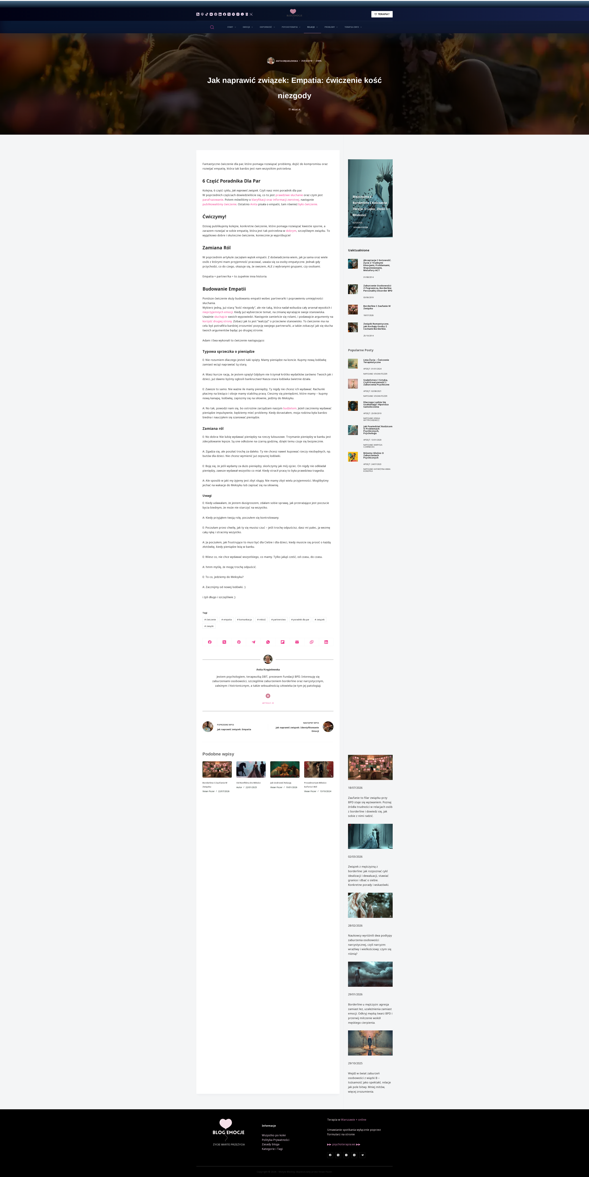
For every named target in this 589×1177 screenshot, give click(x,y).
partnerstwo (278, 619)
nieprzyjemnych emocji (217, 312)
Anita (253, 204)
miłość (261, 619)
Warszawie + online (353, 1119)
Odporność (266, 27)
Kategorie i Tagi (272, 1149)
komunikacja (244, 619)
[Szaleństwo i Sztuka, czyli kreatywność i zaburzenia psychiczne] (353, 384)
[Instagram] (237, 14)
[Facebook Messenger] (242, 14)
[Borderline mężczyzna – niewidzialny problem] (370, 974)
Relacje (311, 27)
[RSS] (197, 14)
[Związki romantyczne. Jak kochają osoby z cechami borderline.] (353, 327)
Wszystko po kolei (274, 1135)
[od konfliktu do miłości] (251, 769)
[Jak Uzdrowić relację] (285, 769)
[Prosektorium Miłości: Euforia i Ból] (318, 769)
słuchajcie (220, 316)
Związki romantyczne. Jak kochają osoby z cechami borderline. (376, 326)
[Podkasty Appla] (202, 14)
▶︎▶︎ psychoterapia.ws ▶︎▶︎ (343, 1144)
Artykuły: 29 (268, 703)
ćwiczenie (210, 619)
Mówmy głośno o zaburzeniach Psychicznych (373, 455)
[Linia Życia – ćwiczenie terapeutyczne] (353, 364)
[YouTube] (211, 14)
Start (230, 27)
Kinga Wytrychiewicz (371, 419)
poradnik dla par (300, 619)
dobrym (291, 231)
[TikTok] (206, 14)
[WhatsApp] (268, 642)
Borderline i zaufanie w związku (377, 307)
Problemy (330, 27)
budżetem (289, 408)
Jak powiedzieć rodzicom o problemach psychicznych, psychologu (377, 430)
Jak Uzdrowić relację (280, 782)
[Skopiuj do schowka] (311, 642)
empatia (226, 619)
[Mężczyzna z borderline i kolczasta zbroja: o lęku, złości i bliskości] (370, 836)
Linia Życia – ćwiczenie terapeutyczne (376, 361)
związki (209, 626)
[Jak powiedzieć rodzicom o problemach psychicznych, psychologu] (353, 430)
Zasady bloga (270, 1144)
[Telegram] (253, 642)
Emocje (246, 27)
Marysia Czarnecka (372, 445)
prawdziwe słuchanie (289, 195)
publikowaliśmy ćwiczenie (219, 204)
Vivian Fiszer (360, 227)
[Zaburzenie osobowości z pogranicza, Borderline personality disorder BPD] (353, 289)
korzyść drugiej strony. (217, 321)
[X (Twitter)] (229, 14)
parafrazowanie (212, 199)
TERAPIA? (383, 14)
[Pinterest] (215, 14)
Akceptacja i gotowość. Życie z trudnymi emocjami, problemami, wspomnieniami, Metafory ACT (377, 265)
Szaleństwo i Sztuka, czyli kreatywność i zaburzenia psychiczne (376, 382)
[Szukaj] (212, 27)
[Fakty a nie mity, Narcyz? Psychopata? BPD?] (370, 1043)
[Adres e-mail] (297, 642)
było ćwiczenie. (308, 204)
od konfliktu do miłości (248, 782)
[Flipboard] (282, 642)
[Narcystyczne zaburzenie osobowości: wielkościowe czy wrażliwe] (370, 905)
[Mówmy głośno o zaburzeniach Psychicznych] (353, 457)
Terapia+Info (352, 27)
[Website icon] (268, 696)
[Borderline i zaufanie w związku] (217, 769)
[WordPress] (246, 14)
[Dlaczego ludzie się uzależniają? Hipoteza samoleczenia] (353, 406)
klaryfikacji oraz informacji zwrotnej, (276, 199)
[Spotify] (233, 14)
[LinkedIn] (220, 14)
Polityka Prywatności (275, 1140)
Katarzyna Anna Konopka (376, 470)
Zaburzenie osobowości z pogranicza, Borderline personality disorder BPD (377, 288)
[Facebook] (224, 14)
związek (320, 619)
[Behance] (251, 14)
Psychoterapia (290, 27)
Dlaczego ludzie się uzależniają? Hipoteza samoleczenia (376, 404)
